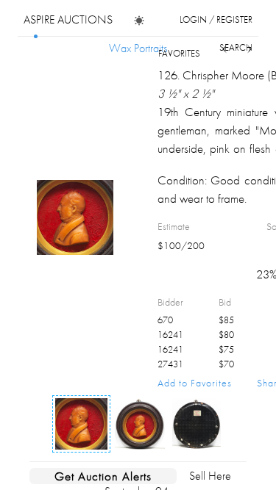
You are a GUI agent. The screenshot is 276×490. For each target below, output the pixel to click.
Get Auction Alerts (103, 476)
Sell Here (210, 475)
